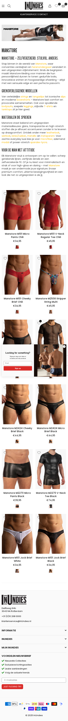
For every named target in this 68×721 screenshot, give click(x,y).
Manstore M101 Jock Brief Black (51, 559)
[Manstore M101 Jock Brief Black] (50, 534)
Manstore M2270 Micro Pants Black (17, 494)
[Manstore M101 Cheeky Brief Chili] (17, 275)
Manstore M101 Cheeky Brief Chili (17, 300)
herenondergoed (41, 67)
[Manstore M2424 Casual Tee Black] (50, 339)
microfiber (46, 139)
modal (5, 142)
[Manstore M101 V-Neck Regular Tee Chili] (50, 210)
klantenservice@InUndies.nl (16, 621)
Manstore (41, 63)
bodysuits (7, 106)
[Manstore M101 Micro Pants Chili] (17, 210)
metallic (32, 136)
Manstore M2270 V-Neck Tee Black (51, 494)
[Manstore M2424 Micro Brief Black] (50, 404)
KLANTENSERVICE (28, 14)
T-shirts (48, 106)
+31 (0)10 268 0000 (11, 616)
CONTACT (43, 14)
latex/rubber (19, 136)
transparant (48, 136)
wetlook (6, 136)
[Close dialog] (64, 346)
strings (24, 96)
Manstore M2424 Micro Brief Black (51, 430)
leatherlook (53, 132)
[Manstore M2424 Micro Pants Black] (17, 339)
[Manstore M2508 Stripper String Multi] (50, 275)
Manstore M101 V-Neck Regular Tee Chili (50, 235)
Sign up (18, 368)
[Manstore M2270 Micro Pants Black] (17, 469)
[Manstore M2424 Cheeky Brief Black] (17, 404)
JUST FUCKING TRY (12, 686)
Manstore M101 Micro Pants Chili (17, 235)
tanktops (7, 109)
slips (63, 96)
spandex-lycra (38, 142)
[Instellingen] (50, 6)
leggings (28, 106)
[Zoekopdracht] (9, 5)
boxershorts (23, 99)
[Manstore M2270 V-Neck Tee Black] (50, 469)
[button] (63, 6)
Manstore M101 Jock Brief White (17, 559)
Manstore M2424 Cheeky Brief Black (17, 430)
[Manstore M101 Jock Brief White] (17, 534)
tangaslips (38, 96)
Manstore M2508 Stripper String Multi (51, 300)
